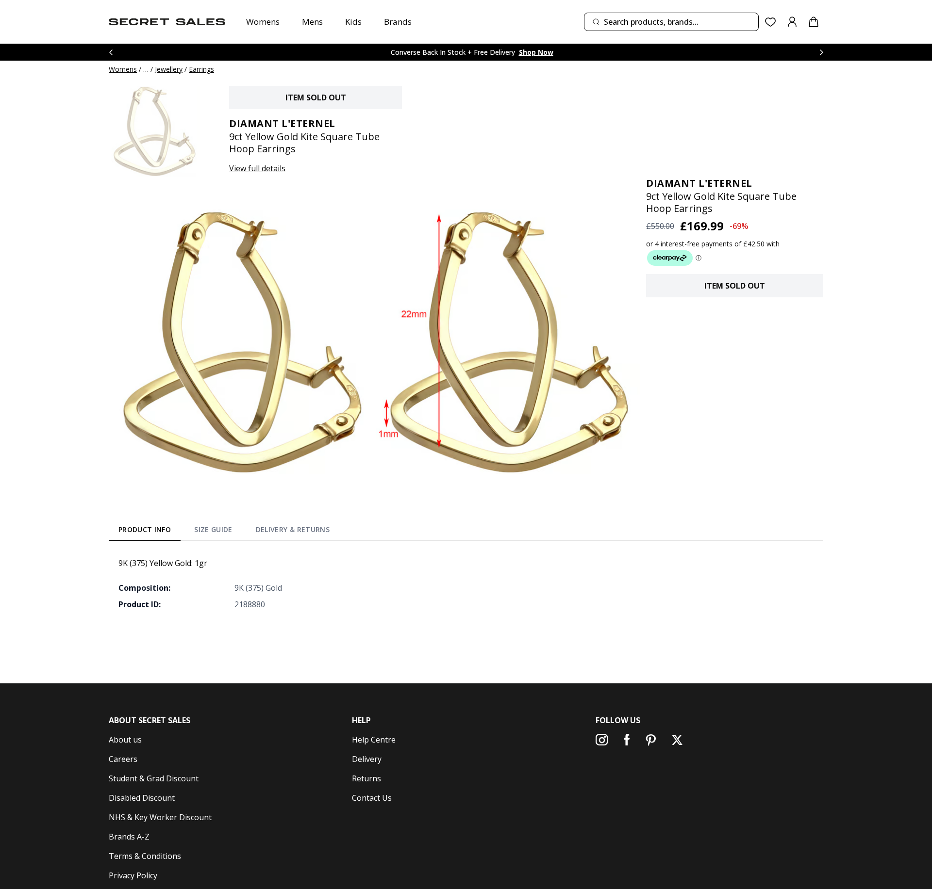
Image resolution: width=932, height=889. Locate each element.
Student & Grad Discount (154, 778)
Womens (263, 21)
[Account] (792, 22)
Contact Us (372, 797)
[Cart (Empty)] (813, 22)
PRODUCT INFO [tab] (144, 529)
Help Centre (374, 739)
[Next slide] (821, 52)
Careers (123, 759)
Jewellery (169, 69)
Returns (366, 778)
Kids (353, 21)
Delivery (367, 759)
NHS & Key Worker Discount (160, 817)
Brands (398, 21)
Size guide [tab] (213, 529)
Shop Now (536, 52)
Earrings (201, 69)
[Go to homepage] (167, 22)
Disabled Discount (142, 797)
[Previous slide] (110, 52)
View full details (257, 168)
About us (125, 739)
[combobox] (671, 22)
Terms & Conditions (145, 856)
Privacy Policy (133, 875)
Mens (312, 21)
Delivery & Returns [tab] (293, 529)
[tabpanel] (466, 583)
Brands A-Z (129, 836)
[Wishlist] (771, 22)
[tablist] (224, 531)
